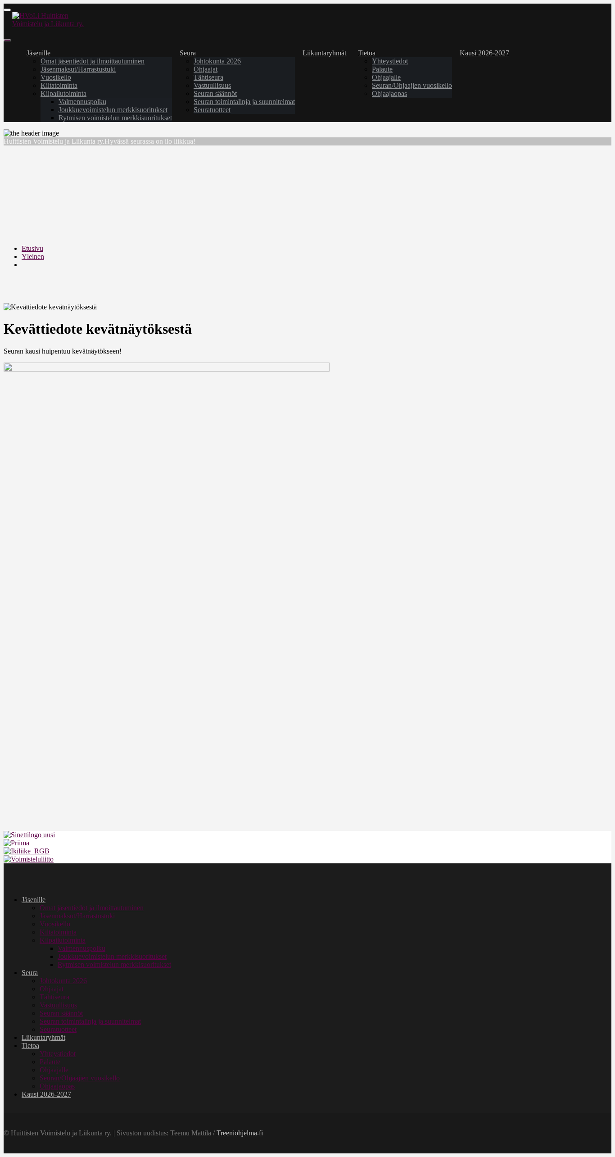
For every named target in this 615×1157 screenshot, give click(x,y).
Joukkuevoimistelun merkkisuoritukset (113, 109)
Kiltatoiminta (59, 85)
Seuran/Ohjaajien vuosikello (412, 85)
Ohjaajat (205, 69)
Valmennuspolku (82, 101)
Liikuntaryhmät (324, 53)
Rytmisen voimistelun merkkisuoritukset (115, 118)
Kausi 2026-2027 (484, 53)
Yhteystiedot (390, 61)
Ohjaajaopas (389, 93)
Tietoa (366, 53)
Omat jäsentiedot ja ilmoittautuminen (93, 61)
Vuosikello (56, 77)
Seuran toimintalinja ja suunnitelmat (244, 101)
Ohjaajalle (386, 77)
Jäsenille (38, 53)
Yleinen (33, 256)
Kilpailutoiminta (63, 93)
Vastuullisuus (212, 85)
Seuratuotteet (212, 109)
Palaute (382, 69)
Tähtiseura (208, 77)
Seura (188, 53)
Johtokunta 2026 (217, 61)
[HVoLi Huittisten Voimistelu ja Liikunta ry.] (55, 23)
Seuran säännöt (215, 93)
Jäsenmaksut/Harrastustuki (78, 69)
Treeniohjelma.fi (240, 1133)
